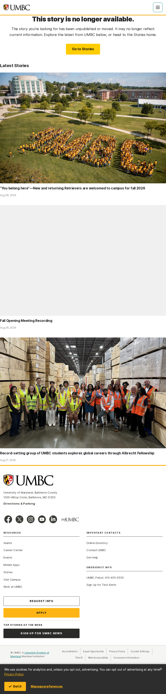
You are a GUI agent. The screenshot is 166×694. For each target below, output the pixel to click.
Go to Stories (83, 49)
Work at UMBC (12, 586)
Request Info (41, 601)
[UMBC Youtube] (42, 519)
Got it (17, 686)
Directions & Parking (19, 503)
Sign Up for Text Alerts (101, 584)
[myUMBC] (70, 519)
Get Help (92, 557)
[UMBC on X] (19, 519)
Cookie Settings (140, 651)
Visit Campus (12, 579)
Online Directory (96, 543)
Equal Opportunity (95, 651)
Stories (8, 572)
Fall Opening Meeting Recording (26, 321)
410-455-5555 (114, 577)
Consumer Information (126, 657)
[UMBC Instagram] (30, 519)
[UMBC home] (16, 7)
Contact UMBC (96, 550)
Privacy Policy (14, 674)
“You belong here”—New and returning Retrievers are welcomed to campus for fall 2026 (72, 188)
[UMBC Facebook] (8, 519)
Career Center (13, 550)
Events (7, 557)
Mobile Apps (11, 564)
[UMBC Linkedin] (53, 519)
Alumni (7, 543)
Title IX (80, 657)
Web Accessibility (99, 657)
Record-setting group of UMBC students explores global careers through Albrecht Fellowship (77, 453)
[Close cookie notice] (161, 669)
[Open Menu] (158, 7)
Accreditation (70, 651)
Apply (41, 612)
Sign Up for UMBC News (41, 633)
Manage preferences (47, 686)
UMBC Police (94, 577)
